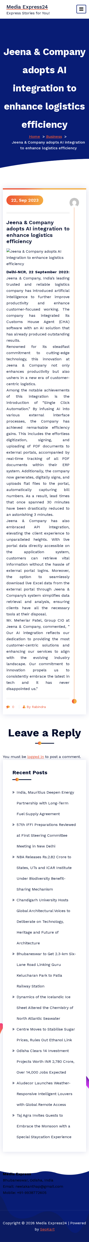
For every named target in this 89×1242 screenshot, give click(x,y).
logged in (35, 756)
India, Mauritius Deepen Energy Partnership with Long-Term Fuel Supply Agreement (45, 803)
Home (34, 136)
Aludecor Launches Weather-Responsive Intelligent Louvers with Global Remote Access (44, 1094)
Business (54, 136)
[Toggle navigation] (81, 9)
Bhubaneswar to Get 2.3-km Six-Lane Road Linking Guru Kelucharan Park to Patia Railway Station (46, 970)
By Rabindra (36, 707)
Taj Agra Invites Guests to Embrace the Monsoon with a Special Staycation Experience (44, 1126)
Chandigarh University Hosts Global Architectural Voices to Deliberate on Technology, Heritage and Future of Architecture (43, 921)
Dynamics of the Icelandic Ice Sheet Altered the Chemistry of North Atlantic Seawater (45, 1008)
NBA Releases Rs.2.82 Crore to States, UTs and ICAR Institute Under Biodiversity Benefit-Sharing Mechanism (44, 873)
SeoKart (47, 1229)
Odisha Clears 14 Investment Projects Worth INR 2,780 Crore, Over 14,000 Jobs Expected (45, 1061)
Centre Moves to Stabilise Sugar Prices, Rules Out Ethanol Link (46, 1034)
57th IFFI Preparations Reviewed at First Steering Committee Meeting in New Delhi (46, 835)
